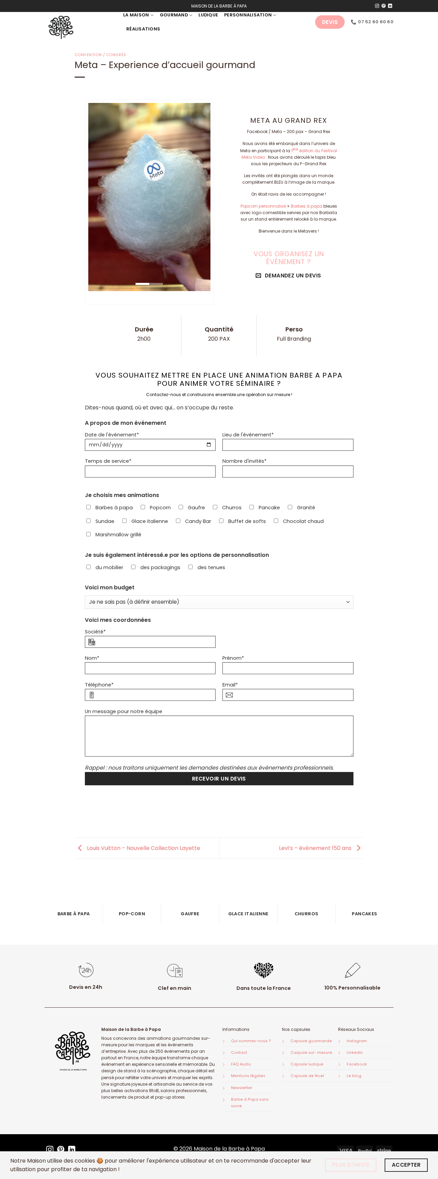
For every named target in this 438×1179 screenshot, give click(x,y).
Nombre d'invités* (244, 461)
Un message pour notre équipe (123, 711)
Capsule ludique (307, 1064)
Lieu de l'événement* (248, 434)
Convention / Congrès (100, 54)
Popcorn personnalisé (263, 206)
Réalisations (143, 29)
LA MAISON (136, 15)
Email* (230, 684)
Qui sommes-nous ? (251, 1041)
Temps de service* (108, 461)
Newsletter (241, 1087)
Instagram (357, 1041)
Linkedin (355, 1052)
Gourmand (174, 15)
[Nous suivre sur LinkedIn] (390, 6)
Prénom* (233, 658)
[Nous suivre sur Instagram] (377, 6)
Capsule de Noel (307, 1075)
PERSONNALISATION (248, 15)
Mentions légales (248, 1075)
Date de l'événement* (112, 434)
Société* (95, 631)
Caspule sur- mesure (311, 1052)
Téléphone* (99, 684)
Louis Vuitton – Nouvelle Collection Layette (143, 848)
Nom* (92, 658)
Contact (239, 1052)
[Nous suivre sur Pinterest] (384, 6)
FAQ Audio (241, 1064)
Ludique (208, 15)
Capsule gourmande (311, 1041)
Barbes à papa (306, 206)
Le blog (354, 1075)
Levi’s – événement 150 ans (316, 848)
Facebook (357, 1064)
